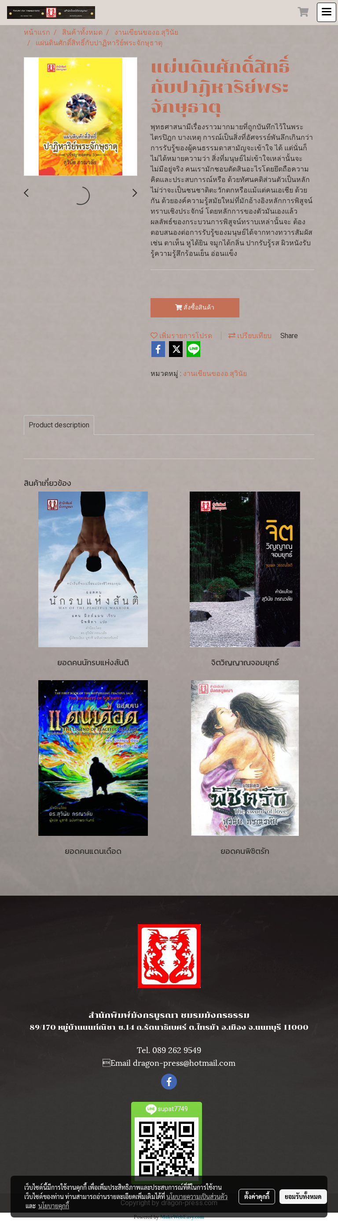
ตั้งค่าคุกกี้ (256, 1196)
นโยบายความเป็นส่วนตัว (197, 1196)
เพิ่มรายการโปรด (185, 336)
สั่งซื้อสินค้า (198, 307)
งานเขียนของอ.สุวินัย (215, 373)
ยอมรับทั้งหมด (303, 1196)
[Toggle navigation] (326, 12)
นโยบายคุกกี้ (53, 1206)
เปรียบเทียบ (253, 336)
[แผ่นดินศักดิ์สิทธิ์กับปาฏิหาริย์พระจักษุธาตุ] (80, 117)
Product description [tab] (59, 425)
